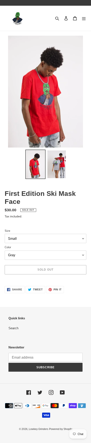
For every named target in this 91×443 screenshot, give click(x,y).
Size (7, 230)
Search (13, 328)
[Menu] (83, 18)
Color (8, 247)
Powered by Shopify (60, 429)
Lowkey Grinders (38, 429)
